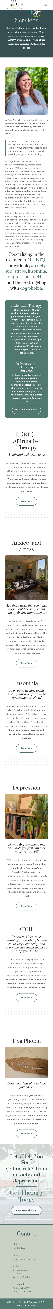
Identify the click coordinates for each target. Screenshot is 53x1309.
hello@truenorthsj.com (24, 1259)
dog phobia (31, 288)
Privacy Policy (30, 1305)
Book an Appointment (26, 410)
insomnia (37, 271)
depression (18, 277)
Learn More (26, 501)
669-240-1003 (19, 1248)
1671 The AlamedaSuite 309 (21, 1272)
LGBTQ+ (38, 260)
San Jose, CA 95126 (21, 1277)
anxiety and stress (26, 268)
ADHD (37, 277)
